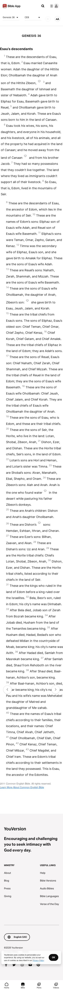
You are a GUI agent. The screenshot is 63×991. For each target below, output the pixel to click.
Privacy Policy (38, 960)
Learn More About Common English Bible (22, 787)
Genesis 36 (9, 17)
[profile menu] (54, 6)
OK (53, 957)
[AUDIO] (48, 19)
